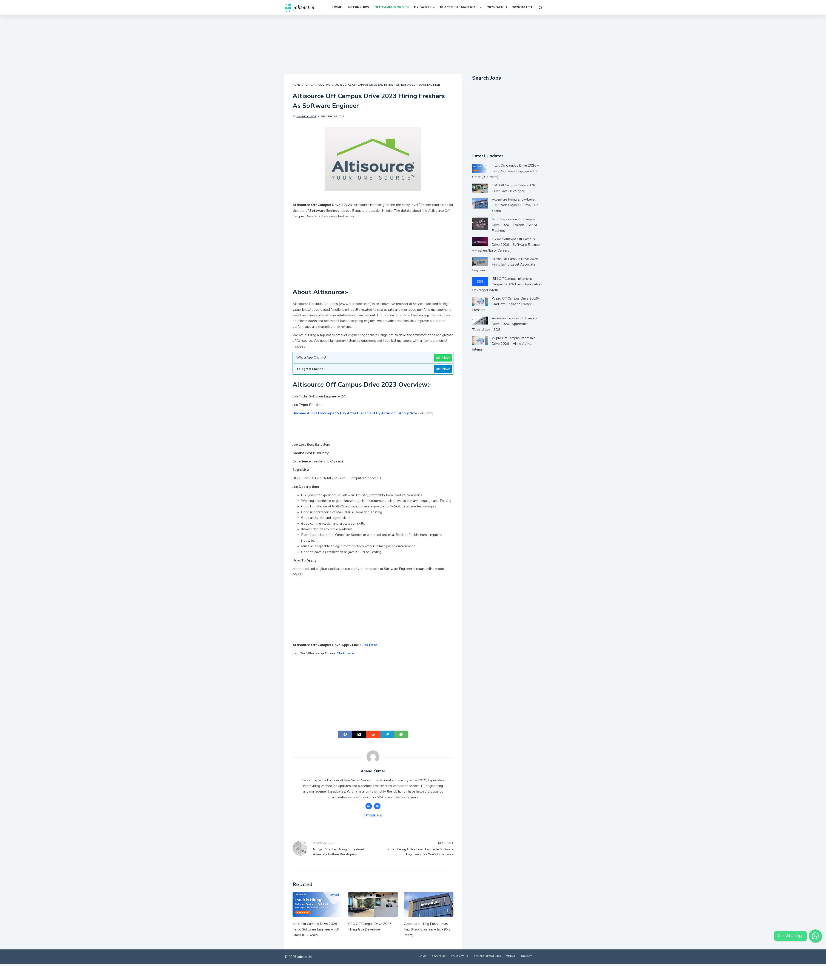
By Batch (422, 7)
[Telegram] (387, 734)
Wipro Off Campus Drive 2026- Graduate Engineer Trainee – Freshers (505, 304)
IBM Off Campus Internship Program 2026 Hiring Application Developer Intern (507, 284)
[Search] (540, 7)
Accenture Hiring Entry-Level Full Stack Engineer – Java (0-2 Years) (427, 929)
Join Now (443, 357)
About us (438, 956)
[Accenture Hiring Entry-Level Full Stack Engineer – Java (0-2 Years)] (428, 904)
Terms (510, 956)
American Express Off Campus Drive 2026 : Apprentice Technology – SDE (504, 324)
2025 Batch (497, 7)
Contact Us (459, 956)
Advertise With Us (487, 956)
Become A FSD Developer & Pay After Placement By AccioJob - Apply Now (355, 413)
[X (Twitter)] (359, 734)
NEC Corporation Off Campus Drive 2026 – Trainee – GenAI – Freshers (515, 225)
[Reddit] (373, 734)
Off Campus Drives (391, 7)
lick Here (369, 645)
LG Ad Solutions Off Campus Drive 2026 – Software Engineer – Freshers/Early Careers (506, 245)
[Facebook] (345, 734)
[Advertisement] (413, 44)
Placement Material (459, 7)
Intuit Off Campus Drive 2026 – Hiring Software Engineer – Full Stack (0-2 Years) (316, 929)
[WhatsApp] (401, 734)
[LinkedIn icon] (368, 806)
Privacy (526, 956)
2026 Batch (522, 7)
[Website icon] (377, 806)
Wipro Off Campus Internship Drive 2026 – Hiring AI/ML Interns (503, 344)
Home (337, 7)
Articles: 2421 (373, 815)
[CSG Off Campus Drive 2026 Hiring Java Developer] (373, 904)
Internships (358, 7)
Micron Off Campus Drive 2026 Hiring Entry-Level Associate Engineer (505, 265)
